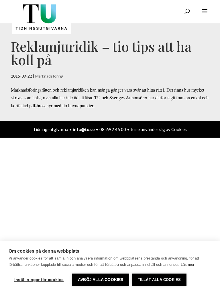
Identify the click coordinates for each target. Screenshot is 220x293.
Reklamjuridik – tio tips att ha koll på (101, 53)
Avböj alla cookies (100, 280)
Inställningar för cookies (39, 280)
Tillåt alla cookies (159, 280)
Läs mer (187, 264)
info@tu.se (84, 129)
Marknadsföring (49, 76)
